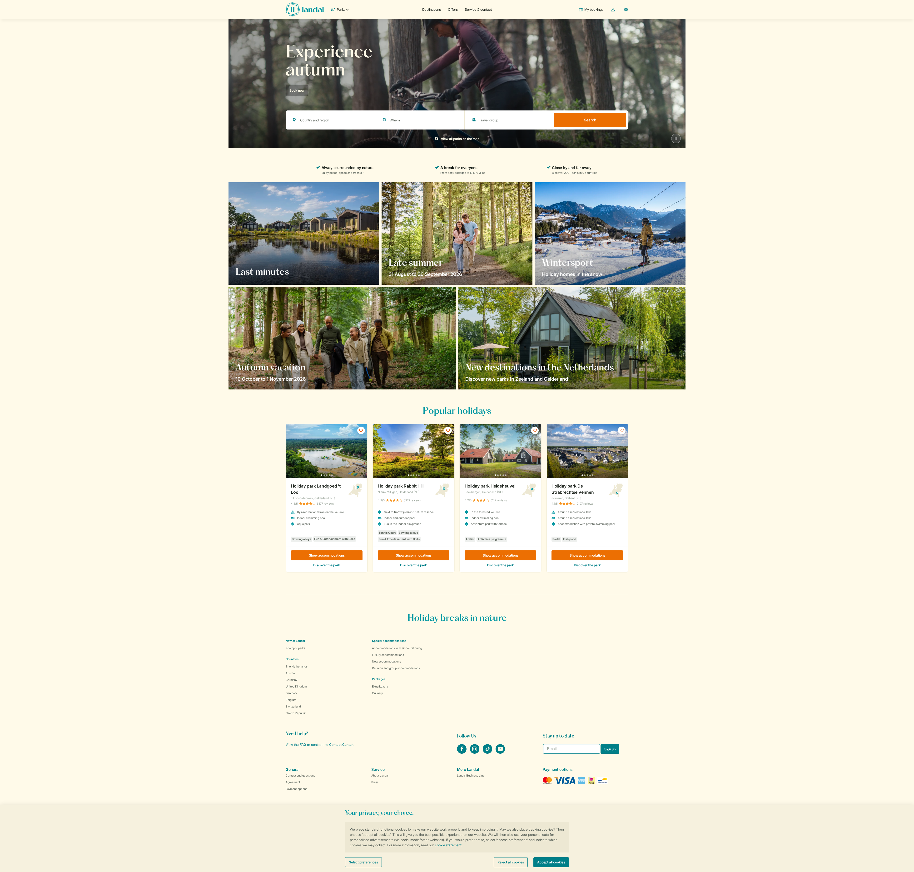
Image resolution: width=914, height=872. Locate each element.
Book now (296, 90)
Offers (453, 9)
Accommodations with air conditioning (397, 648)
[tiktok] (488, 752)
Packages (378, 679)
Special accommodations (389, 641)
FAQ (303, 744)
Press (374, 782)
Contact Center (341, 744)
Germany (291, 680)
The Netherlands (297, 666)
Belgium (291, 700)
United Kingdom (296, 686)
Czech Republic (296, 713)
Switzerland (293, 706)
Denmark (291, 693)
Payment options (296, 789)
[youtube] (500, 752)
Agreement (293, 782)
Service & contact (478, 9)
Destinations (431, 9)
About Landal (379, 775)
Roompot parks (295, 648)
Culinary (377, 693)
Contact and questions (300, 775)
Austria (290, 673)
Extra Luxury (380, 686)
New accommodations (386, 661)
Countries (292, 659)
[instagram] (475, 752)
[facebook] (462, 752)
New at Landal (295, 641)
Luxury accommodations (388, 655)
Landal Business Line (471, 775)
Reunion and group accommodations (396, 668)
